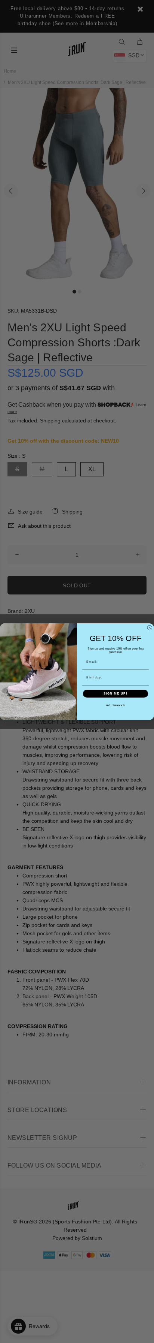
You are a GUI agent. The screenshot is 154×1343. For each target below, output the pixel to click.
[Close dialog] (149, 627)
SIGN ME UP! (115, 693)
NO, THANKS (115, 705)
